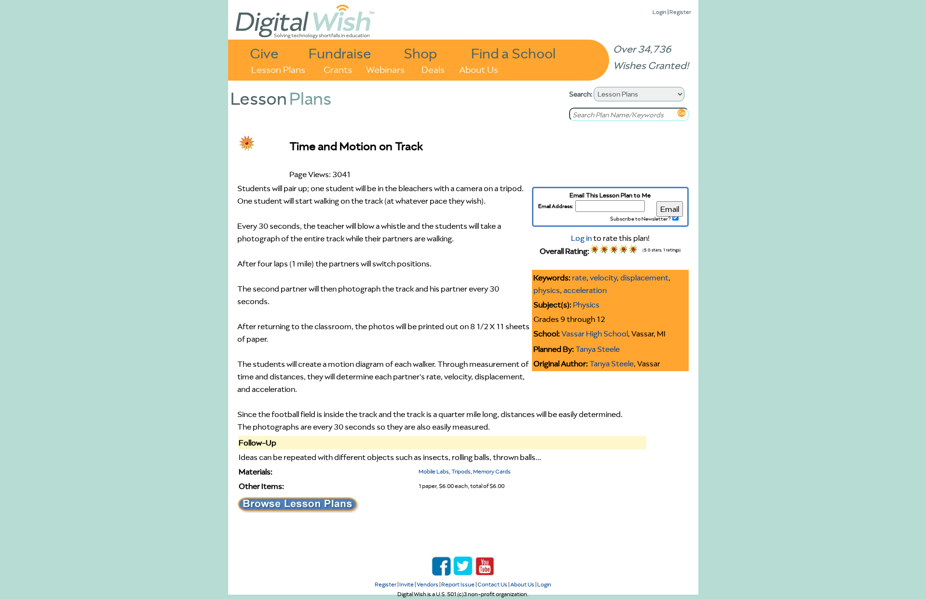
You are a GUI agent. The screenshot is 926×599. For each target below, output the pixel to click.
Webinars (385, 68)
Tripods (461, 471)
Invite (406, 584)
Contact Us (492, 584)
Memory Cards (492, 471)
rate (579, 277)
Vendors (427, 584)
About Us (478, 68)
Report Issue (458, 584)
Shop (420, 53)
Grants (338, 68)
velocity (603, 277)
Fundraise (340, 53)
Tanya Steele (597, 349)
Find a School (513, 53)
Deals (433, 68)
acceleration (585, 290)
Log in (581, 238)
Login (660, 12)
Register (680, 12)
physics (546, 290)
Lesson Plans (278, 68)
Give (264, 53)
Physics (586, 304)
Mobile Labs (434, 471)
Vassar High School (594, 333)
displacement (644, 277)
